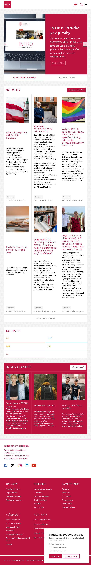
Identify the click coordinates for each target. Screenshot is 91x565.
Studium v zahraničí (44, 405)
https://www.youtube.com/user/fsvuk (34, 465)
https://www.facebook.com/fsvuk (5, 465)
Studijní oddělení (40, 500)
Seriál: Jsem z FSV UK (17, 403)
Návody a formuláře (41, 496)
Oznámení (10, 197)
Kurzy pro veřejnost (13, 523)
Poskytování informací (14, 534)
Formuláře (66, 492)
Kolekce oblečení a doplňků (72, 406)
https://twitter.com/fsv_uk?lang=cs (12, 465)
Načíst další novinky (45, 318)
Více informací (78, 367)
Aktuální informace (13, 489)
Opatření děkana (68, 507)
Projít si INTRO (58, 63)
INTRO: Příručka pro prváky (24, 77)
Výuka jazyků (39, 507)
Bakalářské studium (13, 496)
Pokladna (65, 489)
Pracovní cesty (67, 500)
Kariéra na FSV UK (13, 519)
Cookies (9, 544)
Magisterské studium (14, 500)
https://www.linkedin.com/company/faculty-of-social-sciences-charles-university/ (26, 465)
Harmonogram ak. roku (43, 489)
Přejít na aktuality (76, 90)
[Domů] (7, 4)
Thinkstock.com (31, 560)
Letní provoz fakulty (66, 77)
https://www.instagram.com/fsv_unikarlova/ (20, 465)
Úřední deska (67, 504)
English (75, 4)
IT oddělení (66, 496)
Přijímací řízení (11, 492)
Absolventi (10, 530)
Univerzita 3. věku (12, 527)
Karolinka (37, 504)
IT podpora (38, 492)
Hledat (81, 4)
